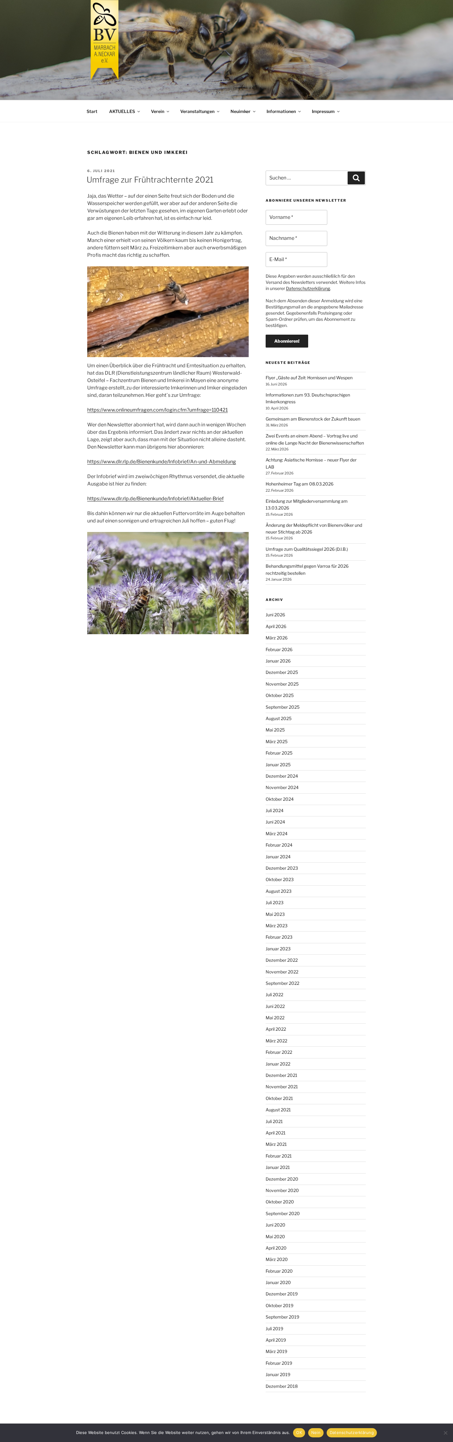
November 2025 (282, 684)
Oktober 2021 (279, 1098)
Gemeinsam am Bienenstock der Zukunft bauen (313, 418)
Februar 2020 (279, 1271)
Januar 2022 (278, 1063)
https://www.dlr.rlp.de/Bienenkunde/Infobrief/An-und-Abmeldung (161, 462)
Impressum (323, 111)
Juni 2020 (275, 1224)
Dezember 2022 (282, 960)
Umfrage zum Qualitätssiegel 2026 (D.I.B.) (307, 549)
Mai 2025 (275, 729)
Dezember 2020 (282, 1179)
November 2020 (282, 1190)
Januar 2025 (278, 764)
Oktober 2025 (280, 695)
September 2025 (283, 707)
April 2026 (276, 626)
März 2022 (276, 1040)
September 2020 (283, 1213)
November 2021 (282, 1086)
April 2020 (276, 1248)
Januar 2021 (278, 1167)
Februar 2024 (279, 845)
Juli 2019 (274, 1328)
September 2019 (282, 1316)
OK (299, 1432)
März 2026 (277, 637)
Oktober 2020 (280, 1201)
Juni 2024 (275, 821)
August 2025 (279, 718)
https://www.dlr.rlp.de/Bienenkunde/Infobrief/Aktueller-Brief (155, 498)
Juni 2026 (275, 614)
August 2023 (279, 891)
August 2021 (278, 1109)
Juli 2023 (275, 902)
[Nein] (445, 1433)
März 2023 (277, 925)
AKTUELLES (122, 111)
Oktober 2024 (280, 799)
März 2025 (277, 741)
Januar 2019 (278, 1374)
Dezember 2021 (281, 1075)
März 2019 (276, 1351)
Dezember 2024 (282, 776)
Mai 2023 (275, 914)
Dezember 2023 (282, 868)
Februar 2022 (279, 1052)
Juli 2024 (275, 810)
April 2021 (276, 1132)
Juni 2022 (275, 1006)
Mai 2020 (275, 1236)
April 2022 (276, 1029)
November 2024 (282, 787)
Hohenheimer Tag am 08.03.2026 (299, 483)
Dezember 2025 (282, 672)
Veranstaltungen (197, 111)
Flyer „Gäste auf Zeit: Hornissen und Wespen (309, 377)
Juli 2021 (274, 1121)
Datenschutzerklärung (308, 288)
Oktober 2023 (280, 879)
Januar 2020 (278, 1282)
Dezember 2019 (282, 1293)
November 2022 (282, 971)
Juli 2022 (274, 994)
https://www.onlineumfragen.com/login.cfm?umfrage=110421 (157, 410)
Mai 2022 (275, 1017)
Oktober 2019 (279, 1305)
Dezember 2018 (282, 1386)
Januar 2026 (278, 660)
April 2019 (276, 1340)
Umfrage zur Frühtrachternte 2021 (150, 179)
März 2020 (277, 1259)
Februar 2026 (279, 649)
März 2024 (277, 833)
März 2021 (276, 1144)
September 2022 (282, 983)
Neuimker (241, 111)
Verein (157, 111)
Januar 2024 (278, 856)
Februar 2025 (279, 752)
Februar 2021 (279, 1155)
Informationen (281, 111)
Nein (315, 1432)
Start (92, 111)
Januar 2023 (278, 948)
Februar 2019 (279, 1363)
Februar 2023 (279, 937)
